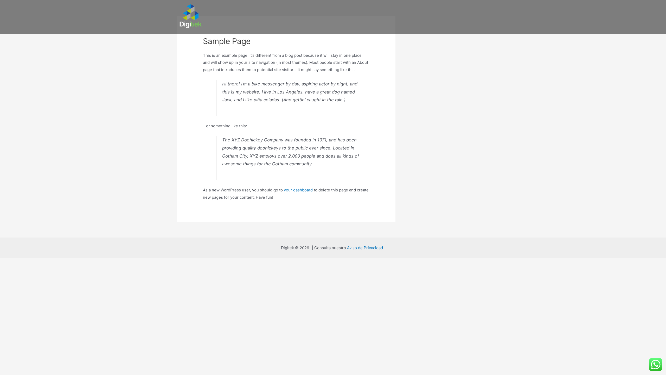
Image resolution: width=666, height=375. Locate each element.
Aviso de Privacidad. (366, 247)
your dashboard (298, 190)
